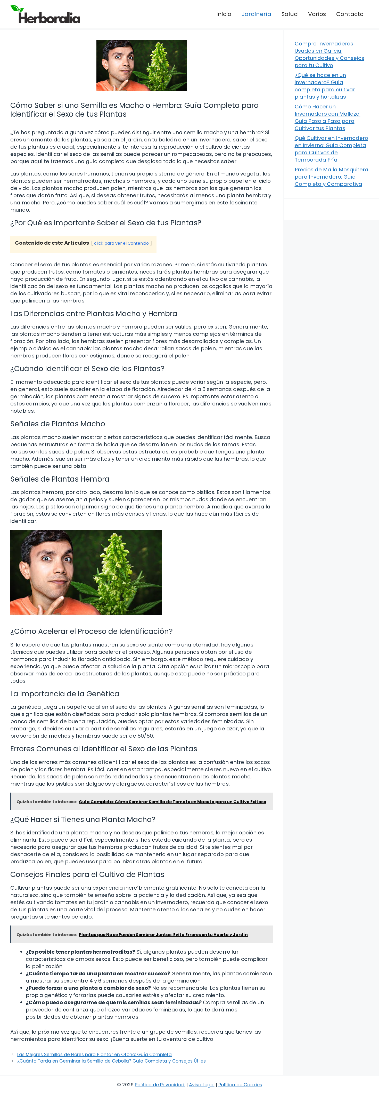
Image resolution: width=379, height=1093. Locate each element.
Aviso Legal (202, 1084)
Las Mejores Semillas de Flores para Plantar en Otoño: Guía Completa (94, 1054)
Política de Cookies (240, 1084)
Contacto (350, 14)
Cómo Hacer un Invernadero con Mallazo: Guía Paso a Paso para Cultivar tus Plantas (327, 117)
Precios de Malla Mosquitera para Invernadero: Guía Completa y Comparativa (331, 177)
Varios (317, 14)
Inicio (223, 14)
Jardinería (256, 14)
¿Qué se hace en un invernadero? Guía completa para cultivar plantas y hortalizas (325, 85)
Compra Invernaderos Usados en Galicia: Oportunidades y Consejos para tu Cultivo (329, 54)
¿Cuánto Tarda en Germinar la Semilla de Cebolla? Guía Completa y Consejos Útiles (111, 1061)
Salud (290, 14)
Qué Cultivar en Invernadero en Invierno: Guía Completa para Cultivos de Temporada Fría (331, 148)
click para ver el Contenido (121, 243)
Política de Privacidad (159, 1084)
